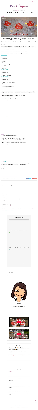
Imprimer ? (3, 16)
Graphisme (10, 383)
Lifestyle (10, 389)
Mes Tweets (10, 371)
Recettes (17, 10)
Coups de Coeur (11, 380)
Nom (4, 195)
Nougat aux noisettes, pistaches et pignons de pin (19, 247)
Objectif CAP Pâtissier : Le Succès (14, 349)
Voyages (10, 394)
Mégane (4, 178)
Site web (4, 200)
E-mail (4, 197)
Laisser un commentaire (10, 178)
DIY (9, 382)
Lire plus (19, 307)
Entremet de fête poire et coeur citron (15, 353)
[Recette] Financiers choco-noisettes (19, 230)
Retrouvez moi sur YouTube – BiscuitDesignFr (16, 347)
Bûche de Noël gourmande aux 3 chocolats (16, 355)
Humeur (10, 385)
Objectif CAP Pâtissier (12, 390)
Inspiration (10, 387)
